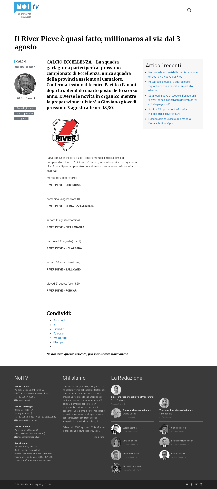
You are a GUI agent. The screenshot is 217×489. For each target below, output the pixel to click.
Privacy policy (36, 484)
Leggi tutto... (100, 436)
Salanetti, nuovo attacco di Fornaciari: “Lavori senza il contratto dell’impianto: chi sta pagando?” (172, 100)
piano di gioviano (25, 108)
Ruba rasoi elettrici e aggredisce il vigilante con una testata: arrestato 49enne (170, 86)
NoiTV (25, 484)
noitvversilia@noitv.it (27, 420)
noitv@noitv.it (23, 400)
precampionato (24, 113)
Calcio (21, 61)
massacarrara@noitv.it (28, 436)
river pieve (21, 118)
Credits (48, 484)
